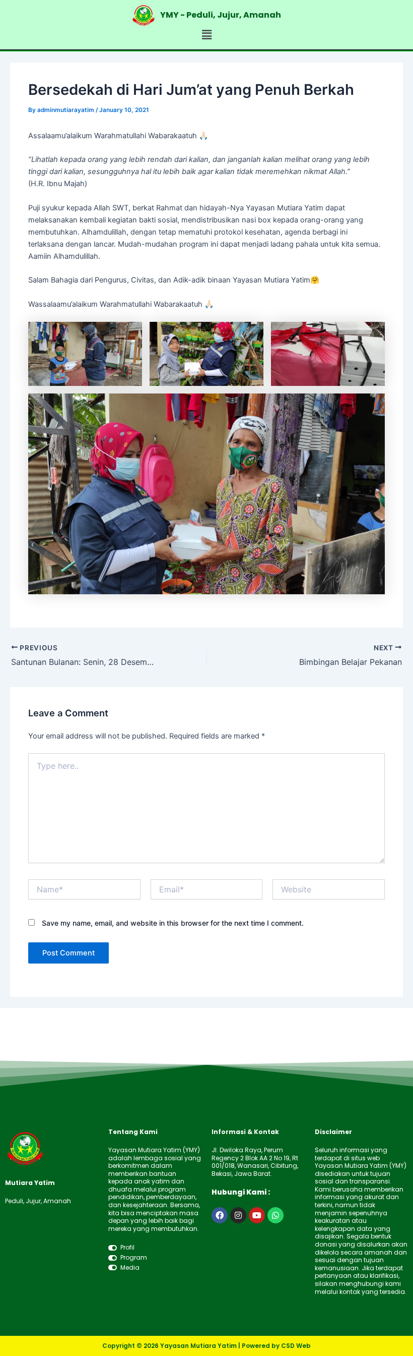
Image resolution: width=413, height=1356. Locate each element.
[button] (206, 35)
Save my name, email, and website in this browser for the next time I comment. (173, 923)
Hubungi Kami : (241, 1192)
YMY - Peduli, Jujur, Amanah (220, 15)
